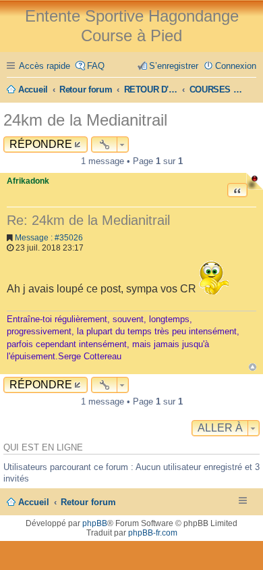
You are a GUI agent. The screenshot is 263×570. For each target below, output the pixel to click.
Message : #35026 (49, 237)
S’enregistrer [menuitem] (173, 66)
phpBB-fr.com (152, 533)
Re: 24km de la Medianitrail (88, 220)
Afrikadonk (28, 181)
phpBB (94, 523)
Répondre (40, 144)
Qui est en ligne (43, 447)
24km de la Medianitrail (85, 120)
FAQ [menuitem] (96, 66)
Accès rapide (44, 66)
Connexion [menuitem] (235, 66)
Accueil (33, 502)
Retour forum (88, 502)
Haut (252, 367)
